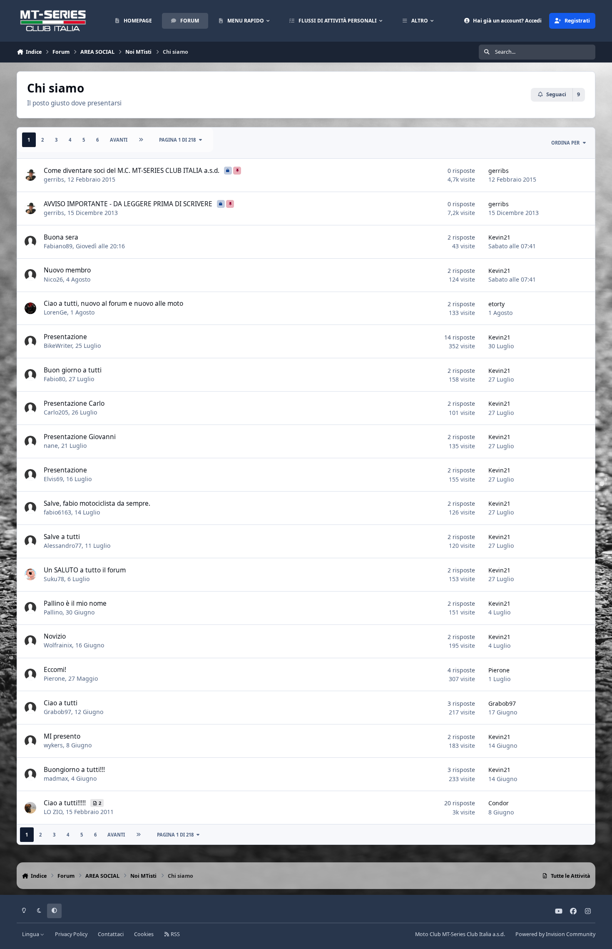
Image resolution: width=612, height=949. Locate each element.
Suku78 (54, 579)
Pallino (53, 612)
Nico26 (53, 279)
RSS (174, 934)
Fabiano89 (58, 246)
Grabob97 (57, 712)
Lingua (31, 934)
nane (51, 446)
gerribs (54, 179)
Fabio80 (54, 379)
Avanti (118, 140)
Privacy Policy (71, 934)
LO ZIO (53, 812)
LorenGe (55, 312)
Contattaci (111, 934)
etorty (496, 304)
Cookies (144, 934)
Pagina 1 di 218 (177, 140)
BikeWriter (58, 346)
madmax (56, 778)
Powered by (555, 934)
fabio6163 (57, 512)
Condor (498, 803)
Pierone (54, 678)
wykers (53, 745)
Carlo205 (56, 412)
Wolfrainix (58, 645)
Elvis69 (53, 479)
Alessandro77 (63, 545)
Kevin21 (499, 237)
